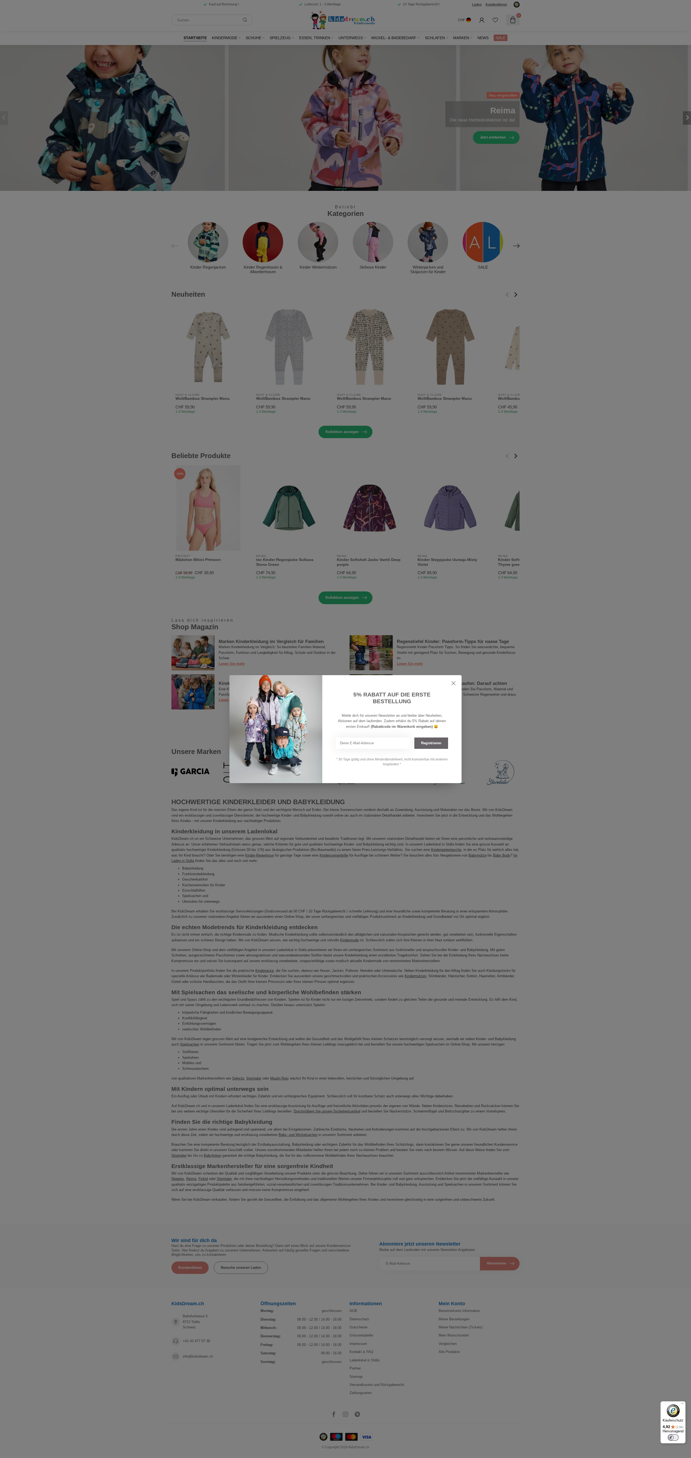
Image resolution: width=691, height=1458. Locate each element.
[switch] (673, 1437)
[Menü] (682, 1404)
